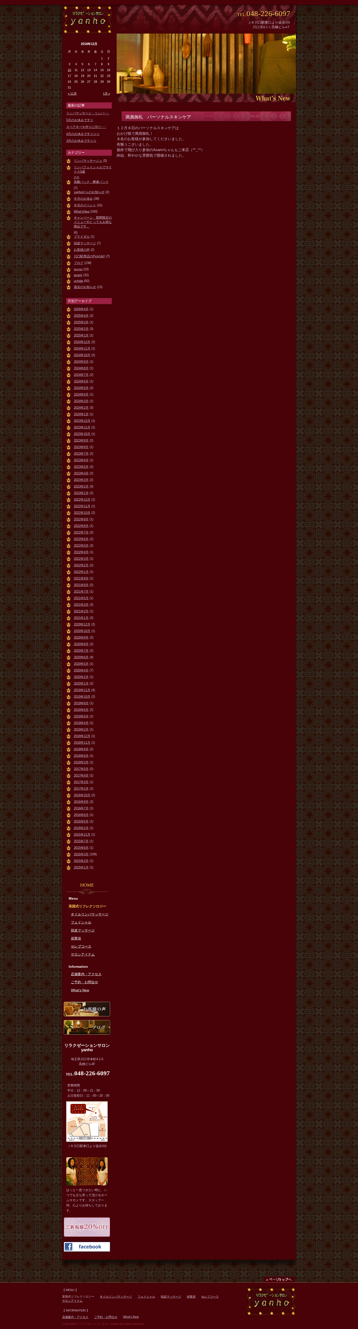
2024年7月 (81, 375)
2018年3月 (81, 762)
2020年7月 (81, 650)
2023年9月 (81, 440)
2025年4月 (81, 315)
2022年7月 (81, 532)
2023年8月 (81, 447)
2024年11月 (82, 348)
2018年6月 (81, 756)
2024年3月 (81, 401)
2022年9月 (81, 519)
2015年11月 (82, 834)
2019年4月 (81, 723)
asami (78, 275)
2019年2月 (81, 729)
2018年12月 (82, 736)
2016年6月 (81, 815)
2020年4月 (81, 670)
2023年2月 (81, 486)
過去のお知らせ (85, 287)
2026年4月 (81, 309)
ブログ (78, 263)
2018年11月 (82, 742)
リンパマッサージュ (88, 161)
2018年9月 (81, 749)
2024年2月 (81, 407)
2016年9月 (81, 802)
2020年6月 (81, 657)
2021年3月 (81, 604)
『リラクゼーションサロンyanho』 (87, 19)
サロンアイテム (83, 954)
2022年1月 (81, 572)
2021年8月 (81, 585)
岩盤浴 (76, 938)
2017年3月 (81, 782)
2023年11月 (82, 427)
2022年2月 (81, 565)
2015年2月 (81, 861)
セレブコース (81, 946)
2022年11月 (82, 506)
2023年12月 (82, 421)
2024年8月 (81, 368)
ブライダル (82, 236)
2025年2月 (81, 329)
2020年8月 (81, 644)
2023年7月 (81, 453)
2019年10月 (82, 696)
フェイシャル (81, 922)
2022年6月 (81, 539)
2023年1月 (81, 493)
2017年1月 (81, 788)
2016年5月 (81, 821)
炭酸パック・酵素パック (91, 182)
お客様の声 (82, 250)
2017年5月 (81, 769)
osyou (78, 269)
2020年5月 (81, 664)
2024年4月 (81, 394)
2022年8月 (81, 526)
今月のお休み (83, 198)
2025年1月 (81, 335)
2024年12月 (82, 342)
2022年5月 (81, 545)
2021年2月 (81, 611)
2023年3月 (81, 480)
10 (69, 70)
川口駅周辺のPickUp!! (89, 256)
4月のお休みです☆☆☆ (83, 134)
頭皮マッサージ (85, 243)
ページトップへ (279, 1278)
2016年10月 (82, 795)
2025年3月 (81, 322)
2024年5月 (81, 388)
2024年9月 (81, 361)
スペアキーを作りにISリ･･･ (86, 127)
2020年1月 (81, 683)
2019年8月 (81, 703)
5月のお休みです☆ (79, 120)
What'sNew (81, 211)
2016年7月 (81, 808)
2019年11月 (82, 690)
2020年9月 (81, 637)
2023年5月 (81, 467)
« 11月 (72, 93)
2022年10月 (82, 513)
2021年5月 (81, 598)
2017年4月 (81, 775)
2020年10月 (82, 631)
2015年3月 (81, 854)
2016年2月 (81, 828)
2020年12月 (82, 624)
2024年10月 (82, 355)
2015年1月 (81, 867)
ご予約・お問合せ (84, 982)
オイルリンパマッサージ (89, 914)
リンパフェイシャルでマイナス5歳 (93, 169)
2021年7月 (81, 591)
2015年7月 (81, 841)
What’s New (80, 990)
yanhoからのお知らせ (89, 192)
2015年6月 (81, 848)
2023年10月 (82, 434)
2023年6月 (81, 460)
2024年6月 (81, 381)
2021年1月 (81, 618)
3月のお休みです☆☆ (81, 141)
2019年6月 (81, 710)
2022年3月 (81, 559)
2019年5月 (81, 716)
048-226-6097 (268, 13)
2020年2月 (81, 677)
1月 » (106, 93)
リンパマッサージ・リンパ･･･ (87, 113)
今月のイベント (85, 205)
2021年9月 (81, 578)
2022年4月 (81, 552)
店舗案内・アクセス (86, 974)
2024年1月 (81, 414)
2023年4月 (81, 473)
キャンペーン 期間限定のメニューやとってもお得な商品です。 (93, 222)
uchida (78, 281)
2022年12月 (82, 499)
